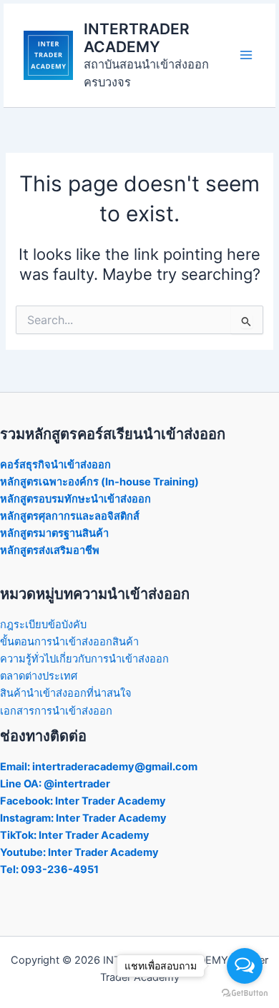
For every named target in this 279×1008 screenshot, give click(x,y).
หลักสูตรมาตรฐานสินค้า (54, 533)
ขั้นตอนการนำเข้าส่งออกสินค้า (69, 641)
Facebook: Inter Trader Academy (83, 801)
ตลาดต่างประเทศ (38, 676)
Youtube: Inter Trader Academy (79, 852)
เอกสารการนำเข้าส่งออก (56, 711)
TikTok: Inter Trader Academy (75, 835)
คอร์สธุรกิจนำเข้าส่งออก (55, 464)
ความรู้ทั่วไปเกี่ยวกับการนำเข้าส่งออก (84, 658)
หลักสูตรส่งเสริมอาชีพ (49, 550)
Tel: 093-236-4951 (49, 869)
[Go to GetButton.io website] (245, 993)
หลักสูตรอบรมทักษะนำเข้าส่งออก (75, 499)
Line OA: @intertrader (55, 783)
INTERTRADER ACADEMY (137, 38)
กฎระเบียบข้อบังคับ (43, 624)
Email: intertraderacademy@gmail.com (98, 766)
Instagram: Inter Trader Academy (83, 818)
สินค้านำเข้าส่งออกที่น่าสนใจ (66, 693)
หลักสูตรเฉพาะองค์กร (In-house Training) (99, 481)
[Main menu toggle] (246, 55)
